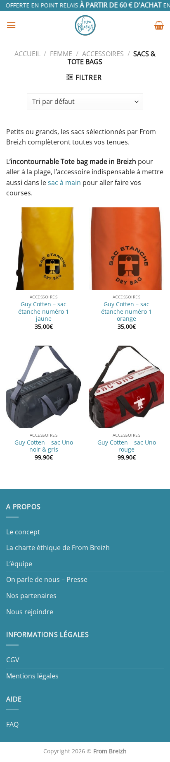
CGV (12, 659)
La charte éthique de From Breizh (58, 547)
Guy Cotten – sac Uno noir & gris (43, 446)
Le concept (23, 531)
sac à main (64, 182)
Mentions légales (32, 675)
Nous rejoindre (29, 611)
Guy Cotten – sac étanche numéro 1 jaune (43, 311)
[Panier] (159, 25)
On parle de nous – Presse (46, 579)
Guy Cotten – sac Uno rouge (126, 446)
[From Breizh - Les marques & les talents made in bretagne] (85, 25)
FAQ (12, 724)
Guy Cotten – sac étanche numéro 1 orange (126, 311)
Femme (61, 53)
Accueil (27, 53)
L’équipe (19, 563)
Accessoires (103, 53)
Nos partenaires (31, 595)
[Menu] (11, 25)
